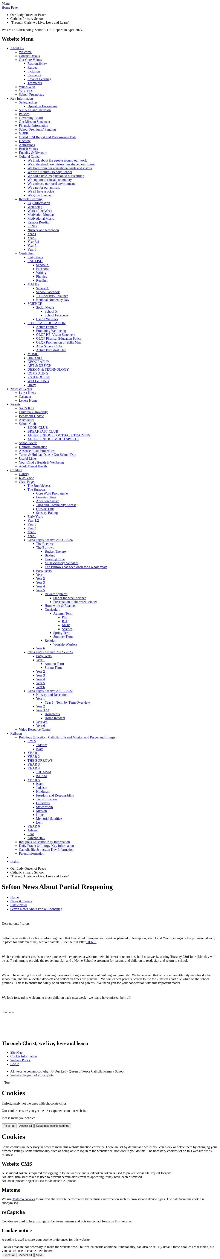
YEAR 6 (34, 826)
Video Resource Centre (34, 729)
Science (67, 629)
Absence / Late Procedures (37, 451)
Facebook (42, 269)
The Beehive (44, 544)
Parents (15, 404)
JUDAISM (43, 772)
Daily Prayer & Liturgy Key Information (46, 846)
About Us (17, 48)
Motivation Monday (41, 214)
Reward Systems (56, 594)
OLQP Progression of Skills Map (58, 342)
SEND (32, 226)
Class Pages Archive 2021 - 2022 (50, 691)
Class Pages (27, 482)
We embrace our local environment (51, 183)
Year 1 (32, 234)
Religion (50, 640)
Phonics (41, 276)
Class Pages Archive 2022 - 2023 (50, 652)
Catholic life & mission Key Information (46, 849)
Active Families (46, 327)
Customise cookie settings (52, 1125)
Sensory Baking (47, 513)
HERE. (91, 942)
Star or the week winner (69, 598)
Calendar (25, 396)
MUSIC (33, 354)
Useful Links (28, 458)
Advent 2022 (36, 838)
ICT (64, 621)
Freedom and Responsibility (55, 795)
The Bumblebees (39, 485)
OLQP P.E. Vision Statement (55, 334)
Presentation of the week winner (75, 602)
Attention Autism (47, 501)
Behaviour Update (31, 416)
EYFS (32, 741)
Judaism (41, 745)
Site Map (16, 1052)
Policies (24, 114)
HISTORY (35, 358)
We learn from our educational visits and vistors (60, 168)
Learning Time (46, 497)
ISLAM (41, 776)
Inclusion (34, 71)
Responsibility (37, 63)
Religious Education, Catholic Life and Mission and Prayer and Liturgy (67, 737)
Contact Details (29, 56)
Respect (33, 67)
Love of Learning (39, 79)
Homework (52, 714)
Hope (40, 815)
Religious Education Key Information (44, 842)
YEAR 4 (34, 768)
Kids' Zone (26, 478)
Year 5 (32, 245)
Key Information (21, 98)
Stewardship (44, 807)
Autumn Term (62, 613)
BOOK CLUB (38, 427)
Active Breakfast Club (51, 350)
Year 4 (32, 528)
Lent (39, 822)
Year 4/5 (41, 722)
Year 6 (32, 249)
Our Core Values (30, 60)
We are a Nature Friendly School (50, 172)
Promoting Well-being (51, 331)
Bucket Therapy (56, 551)
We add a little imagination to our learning (56, 176)
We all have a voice (41, 191)
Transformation (46, 799)
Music (66, 625)
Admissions (27, 145)
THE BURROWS (40, 760)
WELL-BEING (38, 381)
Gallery (24, 474)
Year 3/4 (33, 241)
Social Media (45, 307)
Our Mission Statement (34, 121)
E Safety (25, 141)
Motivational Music (41, 218)
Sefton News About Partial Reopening (36, 909)
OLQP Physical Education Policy (58, 338)
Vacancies (25, 90)
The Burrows (37, 489)
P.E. (64, 617)
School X (42, 265)
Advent (33, 830)
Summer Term (63, 636)
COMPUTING (38, 373)
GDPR (23, 133)
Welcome (25, 52)
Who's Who (27, 87)
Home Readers (55, 718)
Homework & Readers (60, 605)
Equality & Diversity (33, 152)
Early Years (35, 257)
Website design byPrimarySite (31, 1075)
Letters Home (28, 400)
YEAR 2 (34, 756)
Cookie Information (23, 1056)
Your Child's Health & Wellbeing (41, 462)
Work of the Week (40, 211)
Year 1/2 (33, 520)
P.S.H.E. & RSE (39, 377)
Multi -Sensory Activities (61, 563)
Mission (41, 811)
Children (16, 470)
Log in (14, 861)
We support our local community (50, 180)
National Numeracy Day (52, 300)
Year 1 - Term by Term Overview (67, 702)
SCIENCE (35, 303)
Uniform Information (33, 447)
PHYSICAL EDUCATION (47, 323)
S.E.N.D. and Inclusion (35, 110)
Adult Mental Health (33, 466)
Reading (41, 280)
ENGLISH (35, 261)
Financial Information (33, 125)
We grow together (40, 195)
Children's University (33, 412)
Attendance (26, 420)
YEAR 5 (34, 780)
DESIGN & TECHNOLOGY (48, 369)
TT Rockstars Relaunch (52, 296)
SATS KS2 (26, 408)
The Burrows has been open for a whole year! (76, 567)
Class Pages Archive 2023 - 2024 (50, 540)
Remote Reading (39, 222)
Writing (41, 272)
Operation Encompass (42, 106)
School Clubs (28, 423)
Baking (50, 555)
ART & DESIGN (40, 365)
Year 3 (32, 524)
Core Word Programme (52, 493)
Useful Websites (47, 319)
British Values (28, 149)
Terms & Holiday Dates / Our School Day (47, 454)
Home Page (10, 7)
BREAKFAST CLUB (43, 431)
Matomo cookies (23, 1199)
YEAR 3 (34, 764)
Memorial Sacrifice (49, 818)
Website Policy (20, 1060)
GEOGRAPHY (38, 362)
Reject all (9, 1125)
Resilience (34, 75)
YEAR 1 (34, 753)
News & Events (21, 389)
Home (14, 897)
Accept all (25, 1125)
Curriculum (26, 253)
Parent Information (31, 853)
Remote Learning (31, 199)
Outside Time (45, 509)
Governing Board (31, 118)
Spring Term (61, 633)
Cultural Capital (29, 156)
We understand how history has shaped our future (61, 164)
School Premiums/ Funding (37, 129)
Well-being (35, 207)
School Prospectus (31, 94)
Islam (39, 749)
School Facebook (48, 292)
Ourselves (43, 803)
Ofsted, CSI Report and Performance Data (47, 137)
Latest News (27, 392)
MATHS (33, 284)
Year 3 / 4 (42, 710)
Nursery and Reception (43, 230)
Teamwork (35, 83)
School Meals (28, 443)
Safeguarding (28, 102)
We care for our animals (44, 187)
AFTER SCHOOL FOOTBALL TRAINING (59, 435)
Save (39, 1255)
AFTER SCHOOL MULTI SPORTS (53, 439)
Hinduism (42, 791)
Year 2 (32, 238)
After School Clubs (49, 346)
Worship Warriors (65, 644)
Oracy (32, 385)
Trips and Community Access (56, 505)
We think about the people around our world (57, 160)
